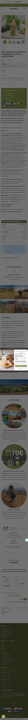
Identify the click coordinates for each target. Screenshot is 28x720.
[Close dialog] (27, 350)
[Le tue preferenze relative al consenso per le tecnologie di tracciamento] (26, 540)
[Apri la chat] (3, 717)
